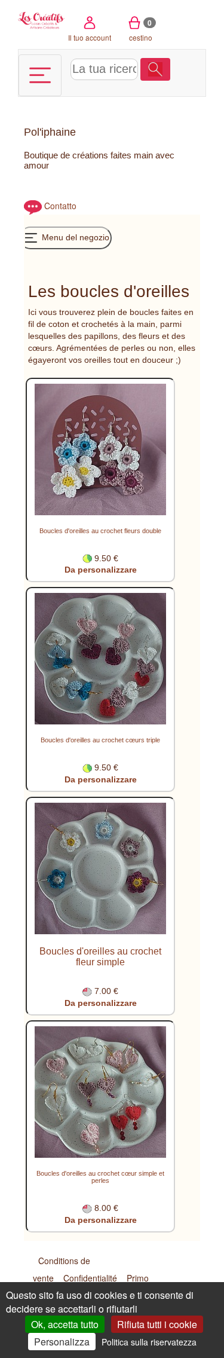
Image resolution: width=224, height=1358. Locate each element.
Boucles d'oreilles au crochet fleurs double (100, 530)
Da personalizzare (101, 569)
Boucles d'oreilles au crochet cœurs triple (100, 740)
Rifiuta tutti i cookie (157, 1324)
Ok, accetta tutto (65, 1324)
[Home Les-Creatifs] (41, 19)
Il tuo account (89, 37)
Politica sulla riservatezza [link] (149, 1342)
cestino (140, 29)
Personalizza (62, 1341)
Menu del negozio (74, 237)
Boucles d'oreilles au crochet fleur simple (100, 956)
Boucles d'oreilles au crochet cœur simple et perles (100, 1177)
